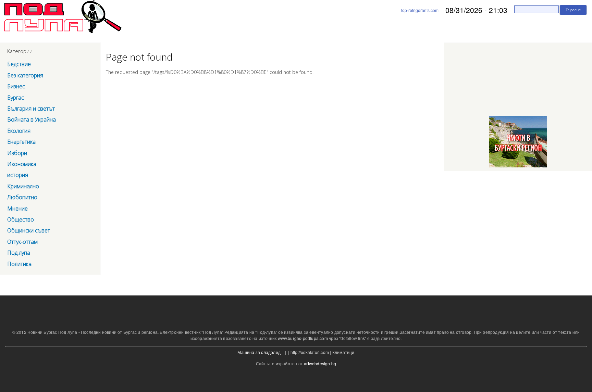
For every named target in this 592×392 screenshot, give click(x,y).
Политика (19, 264)
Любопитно (22, 197)
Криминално (23, 186)
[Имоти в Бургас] (518, 167)
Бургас (15, 97)
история (17, 175)
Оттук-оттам (22, 241)
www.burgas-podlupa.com (303, 338)
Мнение (17, 208)
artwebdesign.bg (320, 363)
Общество (20, 219)
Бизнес (16, 86)
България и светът (31, 108)
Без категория (25, 75)
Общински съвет (28, 230)
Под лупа (18, 252)
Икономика (21, 164)
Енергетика (21, 142)
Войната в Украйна (31, 119)
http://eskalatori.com (310, 352)
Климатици (343, 352)
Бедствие (19, 64)
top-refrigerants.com (420, 10)
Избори (17, 153)
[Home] (61, 18)
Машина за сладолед (259, 352)
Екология (18, 131)
